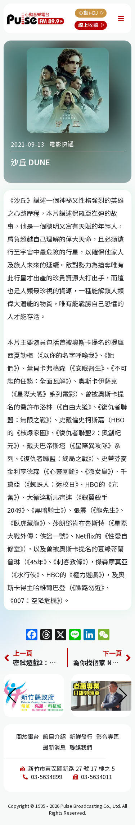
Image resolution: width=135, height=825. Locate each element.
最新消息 (54, 747)
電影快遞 (61, 143)
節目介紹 (54, 736)
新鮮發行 (81, 736)
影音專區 (107, 736)
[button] (123, 695)
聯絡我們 (81, 747)
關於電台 (27, 736)
